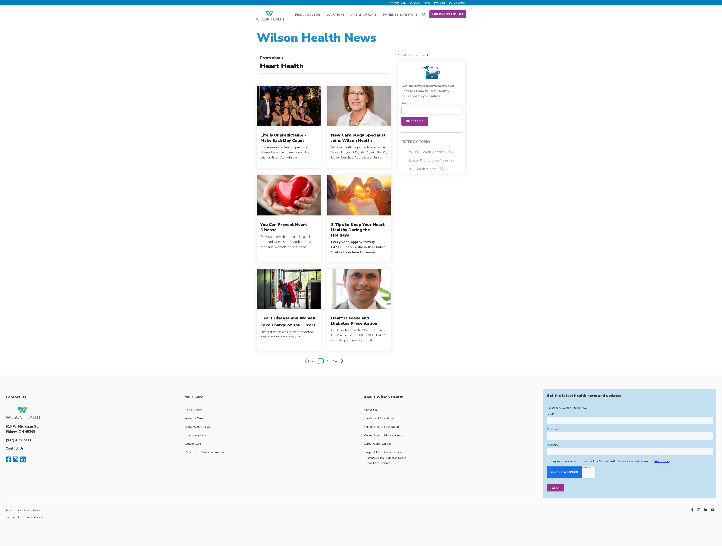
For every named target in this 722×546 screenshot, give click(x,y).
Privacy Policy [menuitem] (32, 510)
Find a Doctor (307, 15)
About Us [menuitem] (370, 410)
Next (336, 361)
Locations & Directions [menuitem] (379, 418)
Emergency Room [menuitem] (196, 435)
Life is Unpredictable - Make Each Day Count (283, 137)
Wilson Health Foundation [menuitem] (381, 427)
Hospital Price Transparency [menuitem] (382, 452)
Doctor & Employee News (432, 160)
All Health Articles (426, 169)
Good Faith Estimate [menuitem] (378, 463)
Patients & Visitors (400, 15)
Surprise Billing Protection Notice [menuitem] (386, 458)
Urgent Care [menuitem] (193, 444)
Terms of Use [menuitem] (14, 510)
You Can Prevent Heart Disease (283, 227)
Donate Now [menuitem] (457, 2)
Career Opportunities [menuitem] (377, 444)
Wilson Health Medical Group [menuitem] (383, 435)
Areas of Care (363, 15)
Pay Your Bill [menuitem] (397, 2)
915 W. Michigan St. (22, 426)
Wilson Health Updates (431, 152)
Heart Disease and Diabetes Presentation (354, 320)
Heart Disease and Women (287, 318)
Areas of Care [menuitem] (194, 418)
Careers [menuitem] (414, 2)
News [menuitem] (426, 2)
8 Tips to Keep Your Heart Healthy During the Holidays (358, 230)
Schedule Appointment (447, 14)
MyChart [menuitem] (439, 2)
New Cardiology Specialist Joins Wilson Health (358, 137)
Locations (336, 15)
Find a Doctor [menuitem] (193, 410)
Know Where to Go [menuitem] (198, 427)
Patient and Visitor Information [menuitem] (205, 452)
